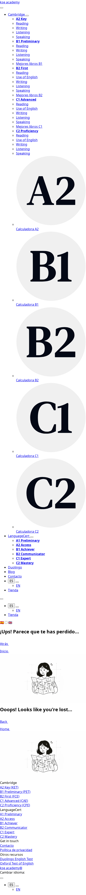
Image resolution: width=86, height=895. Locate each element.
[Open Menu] (1, 7)
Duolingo (15, 567)
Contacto (15, 576)
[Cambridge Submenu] (27, 15)
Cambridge (17, 14)
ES (11, 581)
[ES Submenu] (17, 582)
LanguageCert (19, 536)
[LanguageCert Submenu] (31, 537)
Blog (11, 572)
